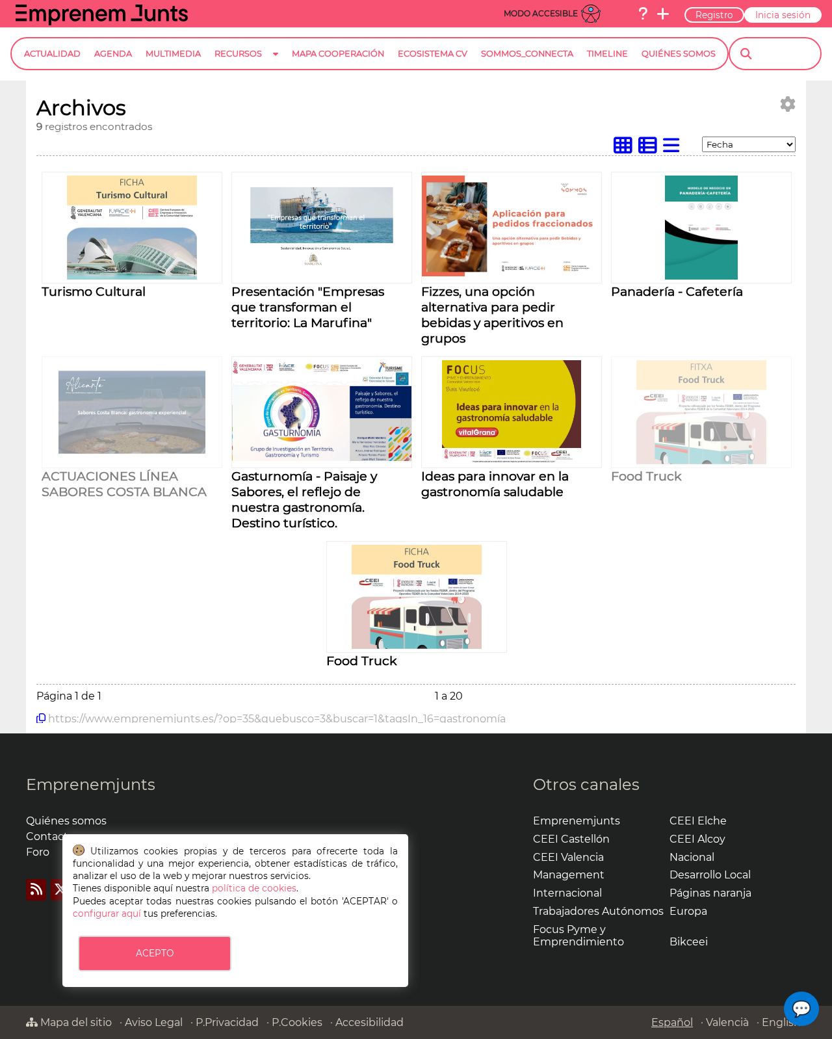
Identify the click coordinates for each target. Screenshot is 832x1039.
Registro (714, 15)
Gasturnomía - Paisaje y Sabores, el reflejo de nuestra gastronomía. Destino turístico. (304, 499)
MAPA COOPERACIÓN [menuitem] (338, 54)
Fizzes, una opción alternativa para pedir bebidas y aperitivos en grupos (492, 314)
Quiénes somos (66, 821)
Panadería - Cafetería (677, 291)
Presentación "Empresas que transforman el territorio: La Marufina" (307, 306)
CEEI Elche (698, 821)
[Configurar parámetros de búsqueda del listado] (788, 104)
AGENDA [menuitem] (113, 54)
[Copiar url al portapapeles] (41, 718)
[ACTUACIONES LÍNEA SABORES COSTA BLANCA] (132, 460)
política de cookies (254, 888)
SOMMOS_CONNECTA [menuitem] (527, 54)
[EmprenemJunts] (101, 22)
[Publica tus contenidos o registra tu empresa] (663, 13)
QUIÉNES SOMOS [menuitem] (679, 54)
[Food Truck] (701, 460)
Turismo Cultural (94, 291)
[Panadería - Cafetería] (701, 276)
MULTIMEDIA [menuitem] (173, 54)
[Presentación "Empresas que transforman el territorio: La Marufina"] (322, 276)
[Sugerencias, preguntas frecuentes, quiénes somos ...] (643, 13)
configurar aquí (107, 913)
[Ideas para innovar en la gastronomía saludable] (511, 460)
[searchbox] (786, 54)
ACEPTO (155, 953)
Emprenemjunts (90, 784)
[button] (801, 1009)
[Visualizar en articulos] (650, 148)
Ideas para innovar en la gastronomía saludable (495, 483)
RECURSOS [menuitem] (238, 54)
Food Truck (646, 476)
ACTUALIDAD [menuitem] (52, 54)
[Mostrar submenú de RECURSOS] (275, 64)
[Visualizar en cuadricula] (626, 148)
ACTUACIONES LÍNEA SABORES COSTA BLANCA (124, 483)
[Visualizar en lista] (674, 148)
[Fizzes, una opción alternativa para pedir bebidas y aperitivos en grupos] (511, 273)
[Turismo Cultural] (132, 276)
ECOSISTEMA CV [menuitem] (432, 54)
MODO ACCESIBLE (541, 13)
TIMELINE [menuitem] (607, 54)
